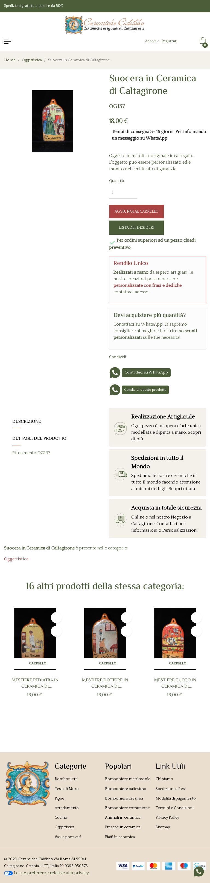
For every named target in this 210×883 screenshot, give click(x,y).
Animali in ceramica (123, 817)
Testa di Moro (67, 789)
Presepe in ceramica (123, 827)
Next (196, 665)
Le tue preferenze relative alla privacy (51, 872)
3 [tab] (102, 720)
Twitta (145, 357)
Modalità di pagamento (176, 798)
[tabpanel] (35, 662)
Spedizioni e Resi (171, 789)
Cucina (61, 817)
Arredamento (67, 808)
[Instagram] (204, 6)
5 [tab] (113, 720)
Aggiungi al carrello (137, 211)
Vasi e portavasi (68, 837)
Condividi (136, 357)
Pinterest (153, 357)
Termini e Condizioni (175, 808)
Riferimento (24, 452)
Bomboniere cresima (124, 798)
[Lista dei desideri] (56, 617)
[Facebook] (193, 6)
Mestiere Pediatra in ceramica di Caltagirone (35, 683)
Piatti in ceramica (120, 837)
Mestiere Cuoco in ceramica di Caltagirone (175, 683)
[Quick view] (56, 631)
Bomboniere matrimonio (128, 779)
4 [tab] (107, 720)
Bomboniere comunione (127, 808)
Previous (13, 665)
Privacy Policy (167, 817)
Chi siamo (164, 779)
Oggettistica (16, 559)
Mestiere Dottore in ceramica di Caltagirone (105, 683)
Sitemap (163, 827)
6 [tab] (118, 720)
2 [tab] (97, 720)
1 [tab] (91, 720)
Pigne (59, 798)
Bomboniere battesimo (125, 789)
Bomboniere (66, 779)
